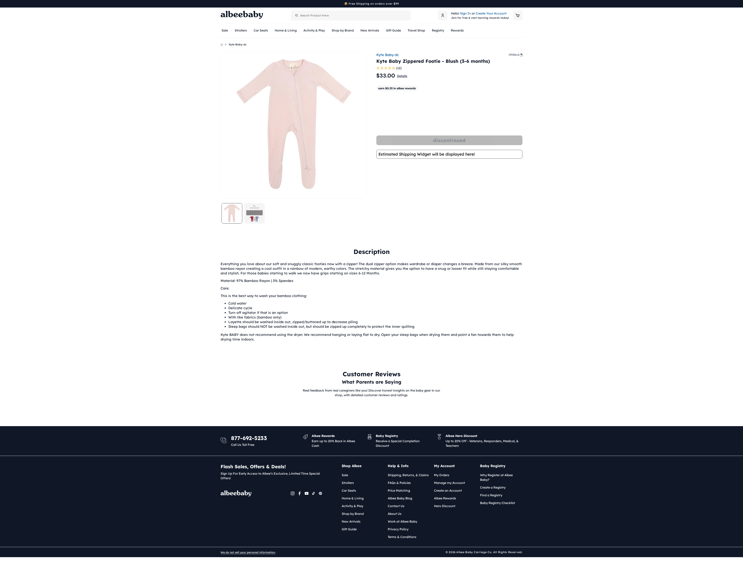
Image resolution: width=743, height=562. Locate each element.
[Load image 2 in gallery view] (254, 213)
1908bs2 (513, 54)
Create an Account (448, 490)
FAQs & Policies (399, 483)
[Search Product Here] (296, 15)
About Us (394, 514)
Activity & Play (352, 506)
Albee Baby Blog (400, 498)
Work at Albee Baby (402, 521)
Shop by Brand (353, 514)
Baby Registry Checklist (497, 503)
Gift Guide (349, 529)
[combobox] (351, 15)
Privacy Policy (398, 529)
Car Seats (349, 490)
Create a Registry (493, 487)
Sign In (465, 13)
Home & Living (353, 498)
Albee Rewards (445, 498)
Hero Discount (444, 506)
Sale (345, 475)
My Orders (441, 475)
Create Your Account (491, 13)
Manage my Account (449, 483)
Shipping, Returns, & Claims (408, 475)
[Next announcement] (521, 3)
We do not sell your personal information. (248, 552)
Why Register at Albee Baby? (496, 477)
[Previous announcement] (222, 3)
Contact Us (396, 506)
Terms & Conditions (402, 537)
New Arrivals (351, 521)
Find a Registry (491, 495)
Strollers (348, 483)
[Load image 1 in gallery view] (232, 213)
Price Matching (399, 490)
